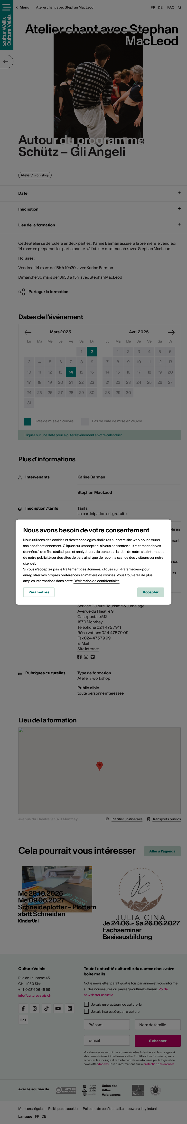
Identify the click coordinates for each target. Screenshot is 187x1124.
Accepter (151, 592)
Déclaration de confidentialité (97, 581)
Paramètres (38, 592)
